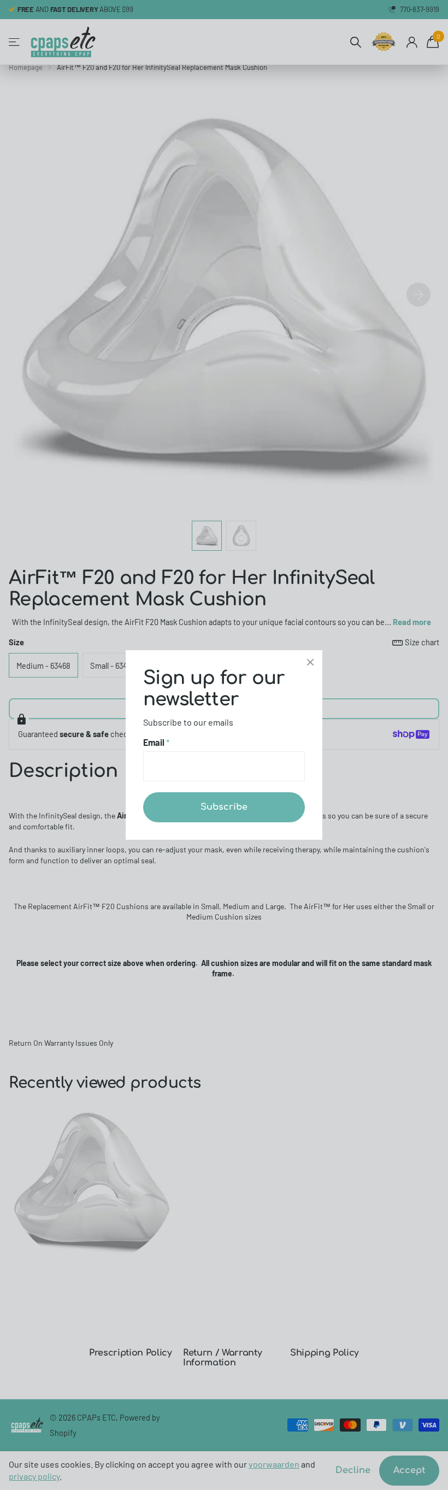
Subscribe (224, 807)
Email (156, 742)
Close (310, 662)
